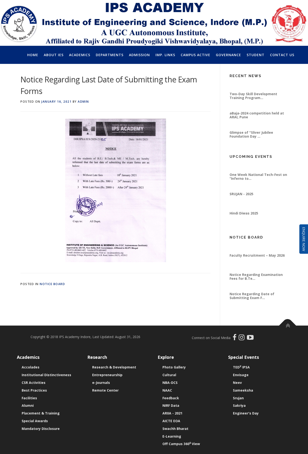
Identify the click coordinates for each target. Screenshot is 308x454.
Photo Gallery (174, 367)
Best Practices (34, 390)
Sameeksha (243, 390)
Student (255, 55)
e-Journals (101, 382)
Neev (237, 382)
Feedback (170, 398)
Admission (139, 55)
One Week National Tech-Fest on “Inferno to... (258, 184)
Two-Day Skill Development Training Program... (253, 104)
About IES (54, 55)
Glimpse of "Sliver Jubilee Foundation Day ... (251, 142)
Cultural (169, 375)
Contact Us (282, 55)
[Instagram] (243, 338)
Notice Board (52, 284)
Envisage (241, 375)
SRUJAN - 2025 (241, 202)
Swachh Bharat (175, 428)
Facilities (29, 398)
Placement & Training (41, 413)
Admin (83, 102)
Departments (109, 55)
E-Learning (171, 436)
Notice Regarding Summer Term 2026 (258, 246)
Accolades (30, 367)
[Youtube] (250, 338)
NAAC (167, 390)
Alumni (28, 405)
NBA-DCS (170, 382)
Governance (228, 55)
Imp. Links (165, 55)
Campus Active (195, 55)
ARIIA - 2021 (172, 413)
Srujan (238, 398)
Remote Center (105, 390)
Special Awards (35, 421)
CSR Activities (33, 382)
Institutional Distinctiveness (46, 375)
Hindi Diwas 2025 (244, 221)
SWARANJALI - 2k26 (246, 163)
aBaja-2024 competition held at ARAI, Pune (257, 123)
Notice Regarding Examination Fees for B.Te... (256, 284)
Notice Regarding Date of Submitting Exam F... (252, 304)
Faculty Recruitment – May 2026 (257, 263)
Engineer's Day (246, 413)
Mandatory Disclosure (41, 428)
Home (32, 55)
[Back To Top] (287, 325)
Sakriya (239, 405)
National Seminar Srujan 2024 (255, 82)
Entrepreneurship (107, 375)
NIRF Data (170, 405)
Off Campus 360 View (181, 443)
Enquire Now (304, 239)
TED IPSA (241, 367)
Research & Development (114, 367)
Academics (79, 55)
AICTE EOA (171, 421)
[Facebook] (235, 338)
